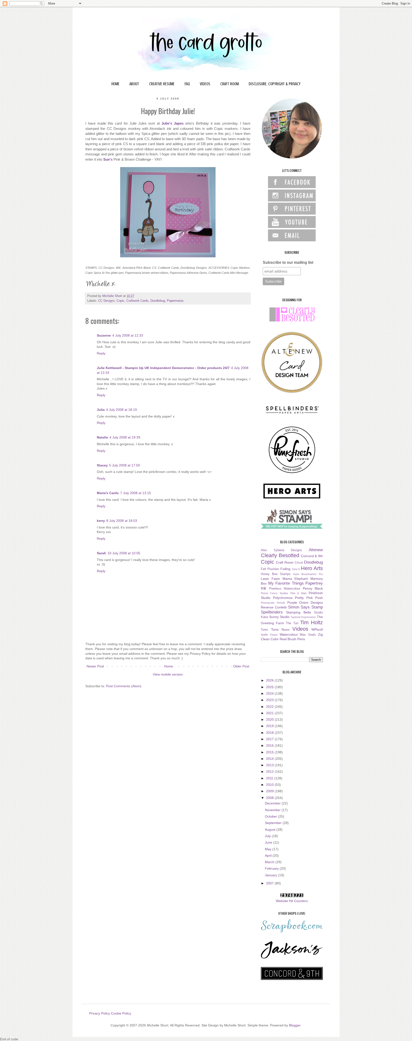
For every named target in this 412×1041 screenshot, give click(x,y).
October (271, 816)
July (268, 836)
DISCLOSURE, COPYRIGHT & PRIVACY (274, 83)
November (273, 810)
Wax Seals (308, 634)
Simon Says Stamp (305, 607)
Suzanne (104, 335)
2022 (270, 706)
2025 (270, 687)
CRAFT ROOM (229, 83)
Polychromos (283, 598)
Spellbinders (272, 612)
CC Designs (106, 300)
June (269, 842)
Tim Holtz (311, 622)
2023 (270, 700)
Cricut (299, 562)
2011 (270, 778)
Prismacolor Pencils (273, 602)
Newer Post (95, 666)
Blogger (294, 1025)
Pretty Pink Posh (309, 598)
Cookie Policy (121, 1013)
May (268, 849)
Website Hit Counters (292, 901)
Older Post (241, 666)
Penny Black (313, 588)
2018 (270, 733)
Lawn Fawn (270, 579)
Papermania (175, 300)
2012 (270, 771)
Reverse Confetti (274, 607)
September (274, 823)
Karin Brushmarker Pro (308, 574)
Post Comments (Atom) (123, 686)
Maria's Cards (108, 493)
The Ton (292, 623)
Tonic (264, 629)
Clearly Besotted (280, 555)
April (269, 855)
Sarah (101, 553)
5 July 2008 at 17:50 (124, 465)
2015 (270, 752)
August (270, 829)
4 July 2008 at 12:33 (127, 335)
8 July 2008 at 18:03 (121, 521)
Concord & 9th (312, 556)
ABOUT (134, 83)
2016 (270, 745)
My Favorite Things (286, 583)
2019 (270, 726)
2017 (270, 739)
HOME (115, 83)
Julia (101, 410)
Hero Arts (312, 568)
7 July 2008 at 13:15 (135, 493)
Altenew (316, 550)
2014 (270, 759)
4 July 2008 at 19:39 (124, 437)
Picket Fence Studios (274, 593)
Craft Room (285, 562)
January (271, 875)
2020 (270, 719)
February (272, 868)
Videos (300, 629)
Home (168, 666)
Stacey (102, 465)
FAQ (187, 83)
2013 (270, 765)
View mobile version (168, 674)
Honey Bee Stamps (276, 574)
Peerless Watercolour (284, 588)
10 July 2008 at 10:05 (124, 553)
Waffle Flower (269, 634)
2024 (270, 693)
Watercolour (289, 634)
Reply (101, 353)
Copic (120, 300)
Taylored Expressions (303, 617)
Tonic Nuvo (280, 629)
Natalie (102, 437)
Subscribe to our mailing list (288, 262)
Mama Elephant (295, 579)
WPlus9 (317, 629)
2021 (270, 713)
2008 (270, 798)
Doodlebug (157, 300)
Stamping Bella (298, 612)
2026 (270, 680)
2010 (270, 785)
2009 (270, 791)
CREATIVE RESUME (162, 83)
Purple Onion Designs (305, 602)
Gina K (296, 569)
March (270, 862)
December (273, 803)
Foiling (285, 569)
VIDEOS (205, 83)
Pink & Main (298, 593)
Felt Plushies (270, 569)
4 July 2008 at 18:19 (121, 410)
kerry (101, 521)
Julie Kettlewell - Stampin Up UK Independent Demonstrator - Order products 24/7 (163, 368)
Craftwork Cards (137, 300)
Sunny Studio (279, 617)
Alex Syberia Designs (281, 550)
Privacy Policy (99, 1013)
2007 (270, 883)
